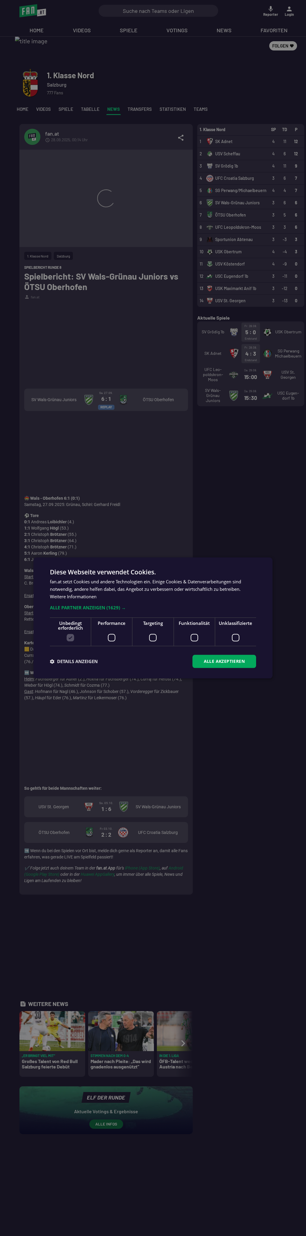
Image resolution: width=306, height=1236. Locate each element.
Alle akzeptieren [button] (224, 661)
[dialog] (153, 618)
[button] (153, 607)
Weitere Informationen (73, 596)
